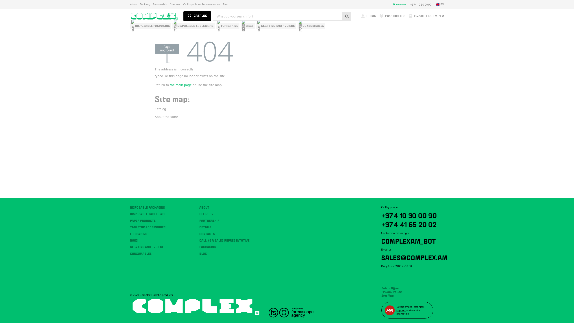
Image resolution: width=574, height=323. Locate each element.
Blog (225, 4)
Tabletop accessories (147, 227)
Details (205, 227)
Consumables (141, 254)
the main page (181, 85)
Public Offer (390, 288)
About (133, 4)
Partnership (160, 4)
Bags (134, 240)
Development (404, 306)
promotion (402, 313)
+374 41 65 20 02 (409, 224)
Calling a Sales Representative (201, 4)
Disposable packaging (147, 207)
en (442, 4)
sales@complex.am (414, 257)
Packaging (207, 247)
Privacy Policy (391, 292)
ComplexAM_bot (408, 240)
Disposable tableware (148, 214)
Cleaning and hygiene (147, 247)
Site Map (387, 296)
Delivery (145, 4)
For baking (138, 234)
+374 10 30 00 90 (409, 215)
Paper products (143, 221)
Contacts (175, 4)
